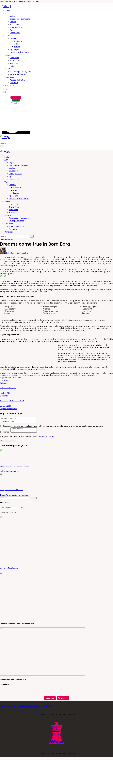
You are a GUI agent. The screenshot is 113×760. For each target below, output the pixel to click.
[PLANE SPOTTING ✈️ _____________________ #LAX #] (94, 692)
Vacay (20, 377)
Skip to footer (33, 1)
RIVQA (39, 714)
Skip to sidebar (20, 1)
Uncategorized (6, 239)
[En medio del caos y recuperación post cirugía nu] (19, 689)
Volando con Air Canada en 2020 (13, 679)
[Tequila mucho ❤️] (56, 689)
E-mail (3, 421)
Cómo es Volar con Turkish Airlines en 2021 (17, 624)
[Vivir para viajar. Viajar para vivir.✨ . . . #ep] (94, 689)
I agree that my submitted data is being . (29, 436)
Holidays (3, 471)
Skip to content (6, 1)
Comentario (5, 432)
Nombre (3, 418)
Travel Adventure (7, 495)
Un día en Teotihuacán (9, 568)
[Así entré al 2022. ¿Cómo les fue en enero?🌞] (19, 692)
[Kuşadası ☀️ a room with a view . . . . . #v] (94, 694)
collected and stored (46, 436)
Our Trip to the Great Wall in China (11, 490)
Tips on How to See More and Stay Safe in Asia (15, 466)
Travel (14, 377)
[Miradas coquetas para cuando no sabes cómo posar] (19, 694)
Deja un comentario (8, 408)
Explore (8, 377)
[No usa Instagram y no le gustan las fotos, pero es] (56, 694)
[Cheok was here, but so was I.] (56, 692)
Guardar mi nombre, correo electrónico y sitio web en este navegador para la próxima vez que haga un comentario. (53, 426)
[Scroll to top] (1, 758)
